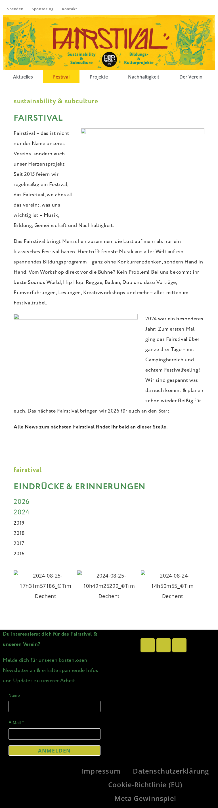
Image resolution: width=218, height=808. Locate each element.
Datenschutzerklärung (171, 771)
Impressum (101, 771)
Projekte (99, 77)
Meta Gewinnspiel (145, 798)
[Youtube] (179, 645)
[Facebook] (163, 645)
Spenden (15, 8)
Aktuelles (23, 77)
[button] (192, 76)
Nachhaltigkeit (143, 77)
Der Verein (190, 77)
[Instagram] (148, 645)
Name (14, 695)
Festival (61, 77)
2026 (21, 502)
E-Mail (15, 722)
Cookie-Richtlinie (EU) (145, 784)
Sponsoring (42, 8)
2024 (21, 513)
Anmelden (54, 750)
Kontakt (69, 8)
